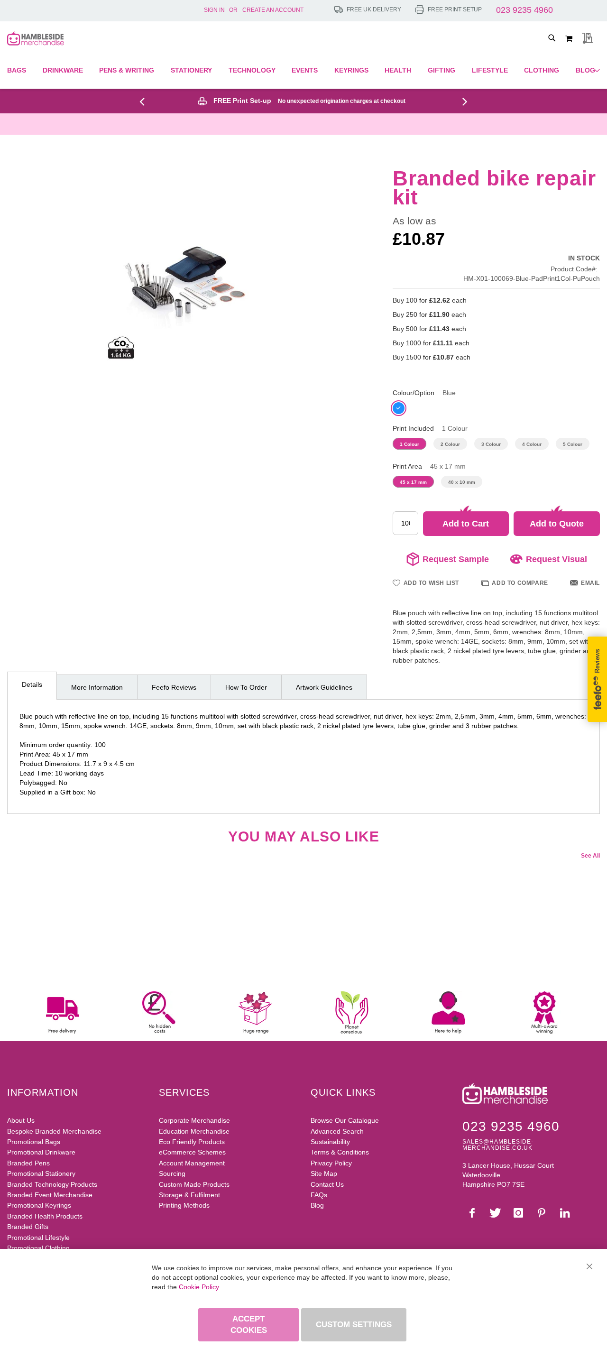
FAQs (319, 1195)
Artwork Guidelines (324, 687)
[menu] (303, 70)
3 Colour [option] (491, 444)
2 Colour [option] (450, 444)
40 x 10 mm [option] (461, 482)
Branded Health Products (45, 1216)
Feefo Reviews (174, 687)
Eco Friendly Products (192, 1142)
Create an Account (273, 10)
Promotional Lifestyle (38, 1237)
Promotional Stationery (41, 1173)
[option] (399, 408)
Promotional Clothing (38, 1248)
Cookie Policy (199, 1287)
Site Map (324, 1173)
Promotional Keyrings (39, 1205)
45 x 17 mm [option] (413, 482)
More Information (97, 687)
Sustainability (330, 1142)
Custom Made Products (194, 1184)
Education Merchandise (194, 1131)
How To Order (246, 687)
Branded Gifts (27, 1226)
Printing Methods (184, 1205)
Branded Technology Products (52, 1184)
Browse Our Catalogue (345, 1120)
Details (32, 684)
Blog (317, 1205)
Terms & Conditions (340, 1152)
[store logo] (35, 38)
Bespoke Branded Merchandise (54, 1131)
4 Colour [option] (532, 444)
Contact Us (327, 1184)
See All (590, 855)
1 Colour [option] (409, 444)
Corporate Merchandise (194, 1120)
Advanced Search (337, 1131)
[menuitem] (19, 70)
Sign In (214, 10)
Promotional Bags (33, 1142)
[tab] (32, 686)
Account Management (192, 1163)
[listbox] (496, 409)
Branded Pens (28, 1163)
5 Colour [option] (572, 444)
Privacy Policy (331, 1163)
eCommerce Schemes (192, 1152)
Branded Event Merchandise (49, 1195)
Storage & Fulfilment (189, 1195)
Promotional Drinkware (41, 1152)
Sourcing (172, 1173)
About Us (21, 1120)
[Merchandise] (145, 101)
